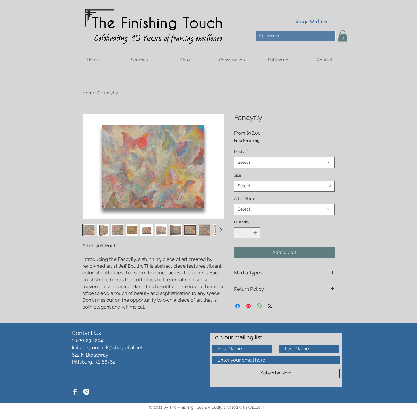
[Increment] (255, 233)
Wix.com (256, 407)
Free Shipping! (247, 140)
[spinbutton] (247, 233)
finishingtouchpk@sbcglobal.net (107, 347)
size (239, 175)
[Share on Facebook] (237, 306)
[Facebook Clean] (75, 392)
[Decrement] (238, 233)
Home (88, 92)
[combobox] (284, 162)
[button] (343, 36)
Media (241, 151)
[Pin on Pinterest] (248, 306)
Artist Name (246, 198)
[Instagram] (86, 392)
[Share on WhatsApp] (259, 306)
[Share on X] (270, 306)
